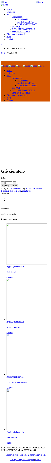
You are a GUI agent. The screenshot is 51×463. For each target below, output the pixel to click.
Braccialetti (38, 188)
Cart (3, 53)
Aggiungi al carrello (9, 186)
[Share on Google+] (7, 203)
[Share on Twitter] (7, 200)
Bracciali (5, 191)
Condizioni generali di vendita (33, 455)
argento (29, 188)
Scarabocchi (15, 188)
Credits (38, 459)
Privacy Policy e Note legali (22, 459)
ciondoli (13, 191)
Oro (19, 191)
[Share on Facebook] (7, 198)
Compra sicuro (12, 455)
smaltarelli (26, 191)
